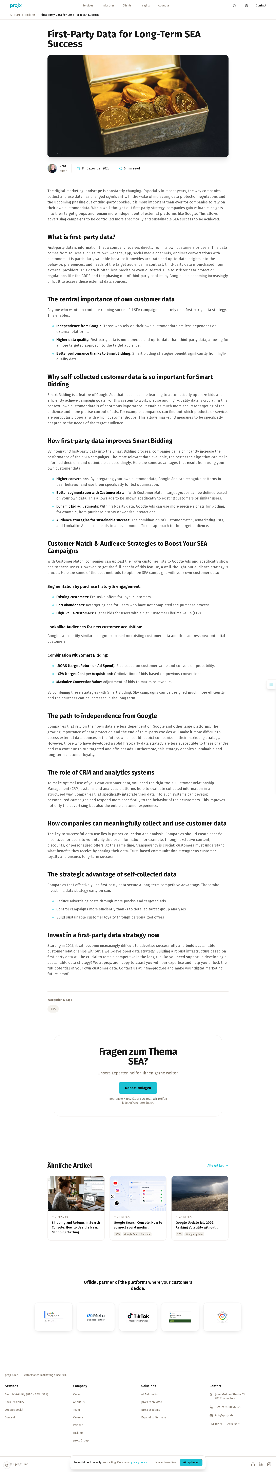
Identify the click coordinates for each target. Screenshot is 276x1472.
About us (164, 5)
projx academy (150, 1410)
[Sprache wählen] (246, 5)
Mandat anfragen (138, 1088)
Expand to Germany (153, 1417)
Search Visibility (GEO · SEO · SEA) (26, 1394)
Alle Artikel (216, 1165)
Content (10, 1417)
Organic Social (14, 1410)
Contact (261, 5)
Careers (78, 1417)
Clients (127, 5)
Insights (145, 5)
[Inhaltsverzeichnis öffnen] (271, 684)
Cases (77, 1394)
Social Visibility (14, 1402)
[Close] (201, 1459)
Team (76, 1410)
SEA (53, 1009)
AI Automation (150, 1394)
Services (87, 5)
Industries (108, 5)
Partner (78, 1425)
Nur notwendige (165, 1462)
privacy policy (138, 1462)
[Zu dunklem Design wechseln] (234, 5)
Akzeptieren (191, 1462)
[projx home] (16, 5)
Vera (63, 166)
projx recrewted (151, 1402)
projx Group (81, 1440)
